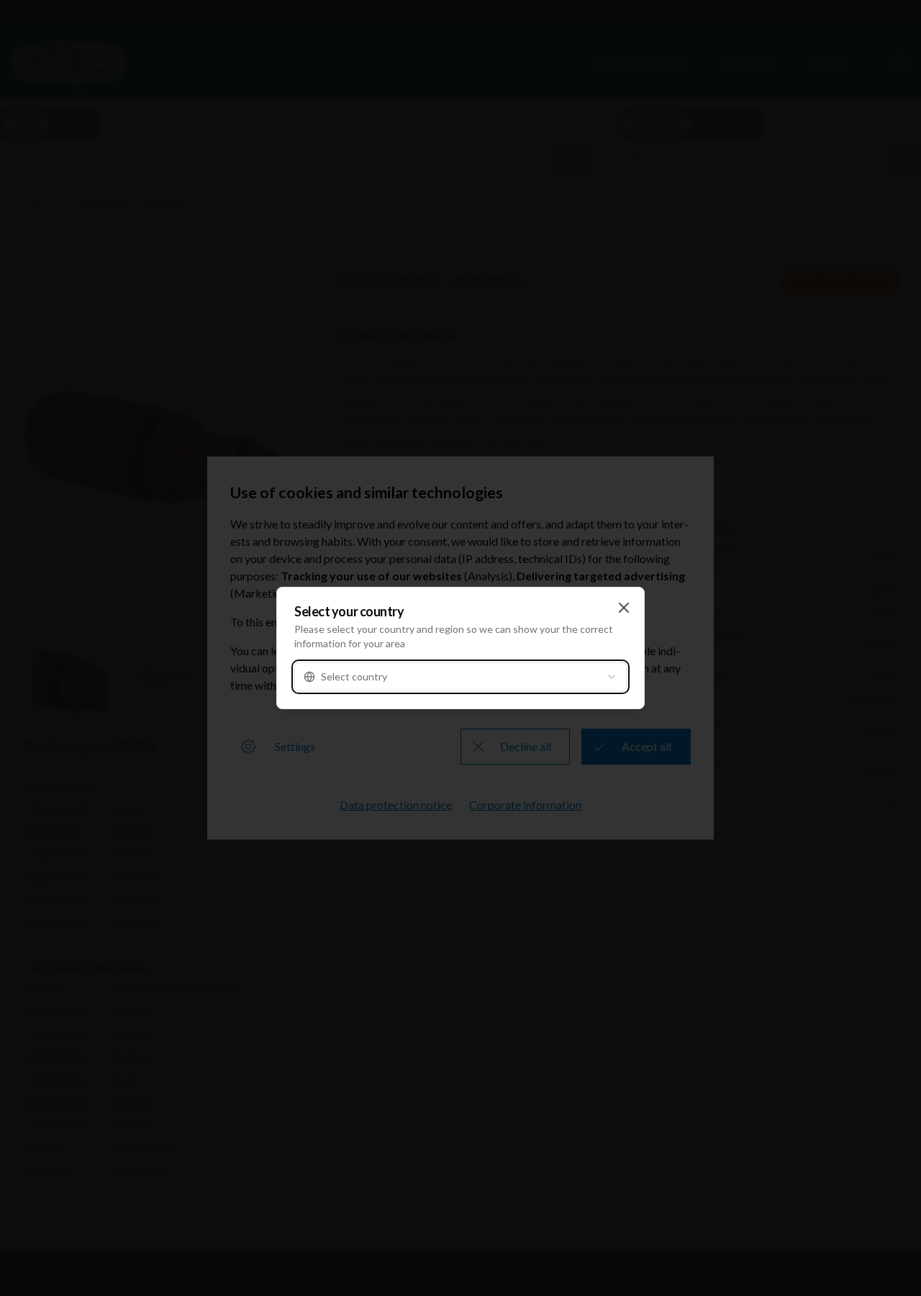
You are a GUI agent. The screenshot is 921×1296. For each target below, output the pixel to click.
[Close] (623, 607)
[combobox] (460, 676)
